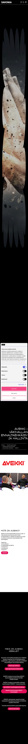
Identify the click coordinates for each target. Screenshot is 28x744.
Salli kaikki (14, 389)
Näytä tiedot (21, 384)
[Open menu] (26, 2)
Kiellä (14, 398)
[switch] (25, 371)
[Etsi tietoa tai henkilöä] (23, 2)
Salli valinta (14, 393)
